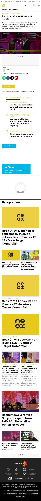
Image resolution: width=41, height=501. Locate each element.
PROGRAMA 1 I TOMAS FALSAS (19, 116)
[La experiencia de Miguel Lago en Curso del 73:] (11, 357)
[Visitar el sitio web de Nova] (32, 469)
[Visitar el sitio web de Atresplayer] (20, 478)
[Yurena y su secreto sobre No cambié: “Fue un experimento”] (11, 436)
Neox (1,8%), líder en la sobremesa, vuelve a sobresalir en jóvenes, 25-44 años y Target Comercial (20, 237)
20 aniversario (7, 1)
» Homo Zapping (20, 91)
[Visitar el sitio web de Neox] (24, 469)
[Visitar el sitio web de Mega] (8, 474)
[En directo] (25, 5)
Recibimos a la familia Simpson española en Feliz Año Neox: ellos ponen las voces (17, 419)
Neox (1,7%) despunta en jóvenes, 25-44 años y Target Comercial (10, 265)
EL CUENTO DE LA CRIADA (21, 131)
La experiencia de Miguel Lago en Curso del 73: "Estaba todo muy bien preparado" (11, 369)
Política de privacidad (18, 490)
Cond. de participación (10, 493)
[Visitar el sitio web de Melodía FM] (10, 478)
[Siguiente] (39, 1)
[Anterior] (1, 1)
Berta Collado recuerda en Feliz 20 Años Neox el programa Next (29, 369)
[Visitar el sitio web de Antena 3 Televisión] (8, 469)
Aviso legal (6, 490)
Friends (24, 1)
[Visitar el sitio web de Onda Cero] (24, 474)
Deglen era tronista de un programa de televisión (22, 135)
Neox (4, 91)
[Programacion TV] (29, 5)
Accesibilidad (20, 496)
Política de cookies (32, 490)
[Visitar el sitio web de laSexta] (16, 469)
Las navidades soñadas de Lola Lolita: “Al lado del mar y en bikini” (28, 446)
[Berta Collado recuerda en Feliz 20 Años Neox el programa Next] (30, 357)
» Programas (10, 91)
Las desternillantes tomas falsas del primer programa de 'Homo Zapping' (21, 122)
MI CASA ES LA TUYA (19, 102)
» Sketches (30, 91)
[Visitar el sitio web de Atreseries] (16, 474)
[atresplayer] (34, 5)
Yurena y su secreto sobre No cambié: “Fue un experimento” (10, 446)
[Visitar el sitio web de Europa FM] (32, 474)
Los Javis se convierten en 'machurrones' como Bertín (21, 107)
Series (4, 9)
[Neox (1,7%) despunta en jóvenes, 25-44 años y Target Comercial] (11, 255)
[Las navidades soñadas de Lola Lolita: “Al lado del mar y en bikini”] (30, 436)
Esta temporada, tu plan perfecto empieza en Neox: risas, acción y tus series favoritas (29, 266)
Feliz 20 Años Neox (9, 365)
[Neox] (10, 5)
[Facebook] (4, 70)
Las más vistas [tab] (13, 98)
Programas (14, 9)
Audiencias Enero (9, 337)
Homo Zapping (9, 86)
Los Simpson (17, 1)
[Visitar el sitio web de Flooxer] (30, 478)
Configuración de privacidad (28, 493)
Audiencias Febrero (10, 298)
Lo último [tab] (26, 98)
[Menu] (38, 5)
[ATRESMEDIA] (20, 463)
